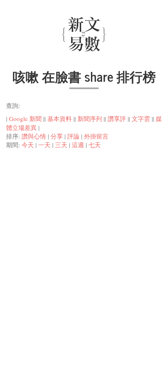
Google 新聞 (25, 118)
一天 (44, 145)
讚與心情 (34, 136)
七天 (94, 145)
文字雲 (141, 118)
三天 (61, 145)
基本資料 (59, 118)
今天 (28, 145)
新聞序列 (89, 118)
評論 (73, 136)
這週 (78, 145)
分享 (57, 136)
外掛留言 (96, 136)
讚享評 (117, 118)
